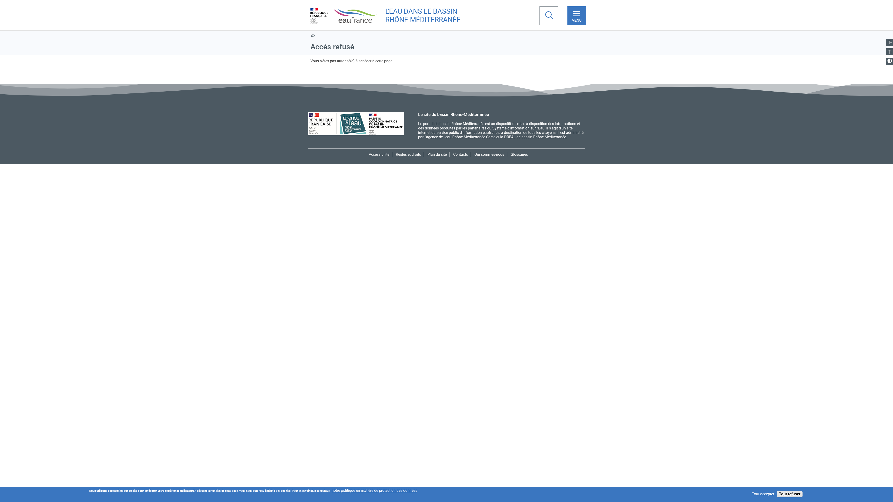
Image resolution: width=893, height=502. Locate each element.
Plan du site (437, 154)
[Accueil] (343, 15)
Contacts (460, 154)
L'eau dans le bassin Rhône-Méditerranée (422, 15)
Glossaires (519, 154)
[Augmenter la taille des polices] (889, 42)
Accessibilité (379, 154)
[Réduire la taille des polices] (889, 51)
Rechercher (549, 16)
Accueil (313, 36)
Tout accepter (763, 494)
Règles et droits (408, 154)
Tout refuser (789, 494)
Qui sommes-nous (489, 154)
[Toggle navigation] (577, 16)
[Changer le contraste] (889, 61)
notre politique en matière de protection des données (374, 490)
